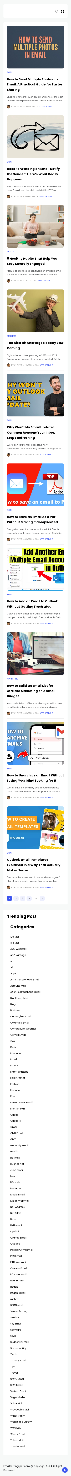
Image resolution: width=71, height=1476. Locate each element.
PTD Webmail (18, 1262)
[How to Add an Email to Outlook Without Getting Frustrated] (35, 569)
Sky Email (15, 1323)
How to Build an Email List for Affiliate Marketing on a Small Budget (31, 690)
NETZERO (15, 1213)
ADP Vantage (18, 955)
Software (15, 1330)
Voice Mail (16, 1403)
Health (10, 251)
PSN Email (16, 1256)
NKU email (16, 1225)
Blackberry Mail (19, 998)
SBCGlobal (16, 1305)
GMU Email (16, 1133)
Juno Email (16, 1170)
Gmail (13, 1127)
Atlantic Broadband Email (25, 992)
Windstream (17, 1415)
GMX (13, 1139)
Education (16, 1053)
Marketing (12, 678)
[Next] (29, 898)
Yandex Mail (17, 1446)
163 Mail (14, 942)
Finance (15, 1090)
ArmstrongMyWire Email (24, 979)
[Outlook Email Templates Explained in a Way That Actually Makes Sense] (35, 827)
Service (14, 1317)
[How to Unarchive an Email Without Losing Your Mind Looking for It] (35, 743)
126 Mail (14, 936)
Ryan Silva (16, 106)
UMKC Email (17, 1379)
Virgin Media (17, 1397)
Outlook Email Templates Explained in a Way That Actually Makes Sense (33, 864)
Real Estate (17, 1280)
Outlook (15, 1243)
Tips (12, 1366)
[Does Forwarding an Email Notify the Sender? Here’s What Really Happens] (35, 136)
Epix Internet (17, 1078)
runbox (14, 1299)
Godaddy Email (19, 1145)
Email (9, 72)
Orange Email (18, 1237)
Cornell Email (18, 1035)
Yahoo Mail (16, 1440)
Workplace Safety (21, 1421)
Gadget (14, 1115)
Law (12, 1176)
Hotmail (15, 1157)
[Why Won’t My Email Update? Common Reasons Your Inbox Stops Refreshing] (35, 395)
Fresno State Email (21, 1102)
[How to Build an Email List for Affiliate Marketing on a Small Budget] (35, 653)
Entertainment (19, 1071)
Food (13, 1096)
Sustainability (18, 1348)
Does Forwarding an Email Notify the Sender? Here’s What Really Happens (33, 174)
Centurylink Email (20, 1016)
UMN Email (16, 1385)
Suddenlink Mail (19, 1342)
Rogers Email (18, 1293)
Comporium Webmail (23, 1028)
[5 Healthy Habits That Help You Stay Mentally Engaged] (35, 226)
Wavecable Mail (19, 1409)
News (13, 1219)
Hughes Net (17, 1164)
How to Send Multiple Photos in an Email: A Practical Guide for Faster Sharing (34, 84)
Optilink (14, 1231)
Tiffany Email (18, 1360)
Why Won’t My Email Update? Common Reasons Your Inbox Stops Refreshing (31, 432)
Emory (14, 1065)
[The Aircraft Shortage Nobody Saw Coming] (35, 310)
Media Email (17, 1194)
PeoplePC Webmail (21, 1250)
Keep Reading (45, 106)
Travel (14, 1372)
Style (13, 1336)
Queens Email (18, 1268)
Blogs (13, 1004)
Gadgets (15, 1121)
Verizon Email (18, 1391)
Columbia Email (19, 1022)
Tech (13, 1354)
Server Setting (18, 1311)
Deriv (13, 1047)
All (11, 967)
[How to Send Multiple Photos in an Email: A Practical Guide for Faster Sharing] (35, 47)
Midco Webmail (19, 1200)
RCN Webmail (18, 1274)
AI (11, 961)
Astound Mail (18, 985)
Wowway (15, 1428)
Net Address (17, 1207)
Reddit (14, 1286)
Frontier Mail (17, 1108)
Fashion (14, 1084)
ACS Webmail (18, 949)
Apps (13, 973)
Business (11, 336)
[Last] (42, 898)
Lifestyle (15, 1182)
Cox (12, 1041)
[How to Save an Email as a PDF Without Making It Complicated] (35, 484)
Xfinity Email (17, 1434)
